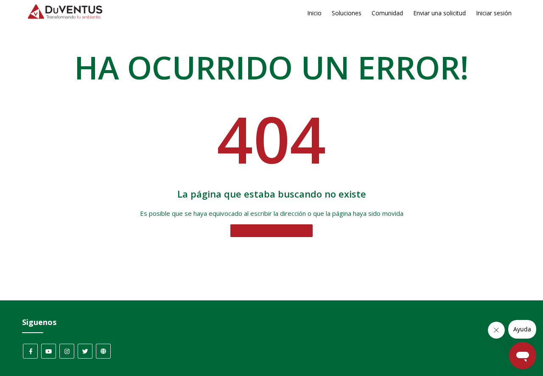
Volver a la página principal (271, 230)
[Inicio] (65, 17)
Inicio (314, 13)
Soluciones (346, 13)
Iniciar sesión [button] (494, 13)
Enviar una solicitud (439, 13)
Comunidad (387, 13)
